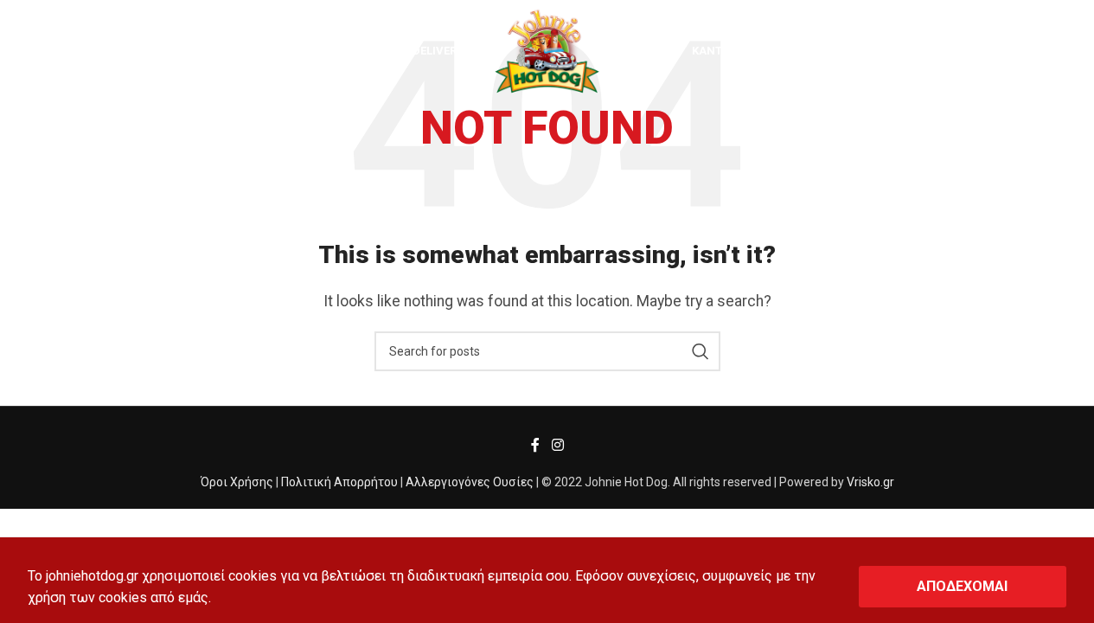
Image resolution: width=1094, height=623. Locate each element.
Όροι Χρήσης (237, 482)
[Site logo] (547, 50)
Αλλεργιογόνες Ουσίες (470, 482)
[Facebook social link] (535, 446)
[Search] (40, 52)
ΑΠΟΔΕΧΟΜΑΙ (962, 586)
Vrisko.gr (870, 482)
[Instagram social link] (557, 446)
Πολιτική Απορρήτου (339, 482)
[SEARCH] (700, 351)
